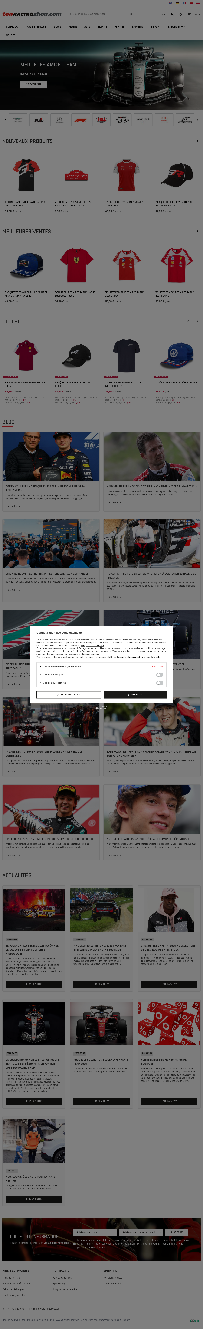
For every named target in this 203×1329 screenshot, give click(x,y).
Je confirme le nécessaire (68, 695)
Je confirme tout (135, 695)
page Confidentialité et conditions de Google (139, 657)
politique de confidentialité (92, 645)
